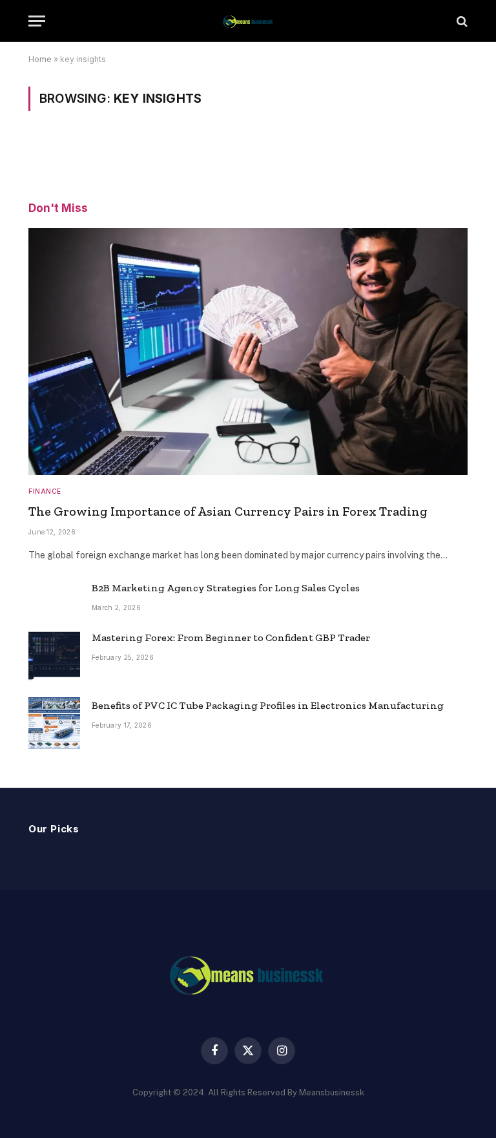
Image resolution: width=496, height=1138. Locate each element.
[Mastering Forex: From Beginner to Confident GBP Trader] (54, 655)
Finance (44, 491)
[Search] (461, 21)
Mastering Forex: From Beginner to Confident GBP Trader (231, 637)
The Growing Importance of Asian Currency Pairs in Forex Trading (228, 511)
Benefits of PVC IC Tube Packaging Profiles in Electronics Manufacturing (268, 705)
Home (40, 59)
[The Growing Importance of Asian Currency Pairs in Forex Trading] (248, 352)
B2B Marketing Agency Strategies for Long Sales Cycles (226, 588)
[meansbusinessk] (248, 21)
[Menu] (36, 21)
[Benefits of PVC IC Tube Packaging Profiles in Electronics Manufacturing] (54, 723)
